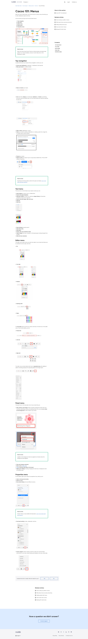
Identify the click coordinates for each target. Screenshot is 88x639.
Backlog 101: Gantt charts (61, 29)
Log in (68, 2)
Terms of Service (61, 635)
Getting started (31, 5)
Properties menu (58, 51)
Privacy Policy (55, 635)
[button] (44, 578)
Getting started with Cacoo (61, 24)
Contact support (44, 621)
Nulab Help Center (18, 5)
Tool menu (57, 46)
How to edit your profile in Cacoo (62, 19)
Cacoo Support (25, 5)
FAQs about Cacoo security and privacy (64, 22)
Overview (36, 5)
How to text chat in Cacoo (61, 26)
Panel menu (57, 50)
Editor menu (57, 48)
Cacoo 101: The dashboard (61, 13)
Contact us (74, 2)
